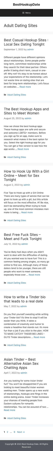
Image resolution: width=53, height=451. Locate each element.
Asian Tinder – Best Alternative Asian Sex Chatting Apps (21, 363)
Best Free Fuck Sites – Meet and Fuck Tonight (23, 237)
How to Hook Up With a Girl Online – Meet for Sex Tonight (26, 175)
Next (21, 432)
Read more (25, 87)
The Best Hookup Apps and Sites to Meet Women (26, 111)
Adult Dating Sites (16, 94)
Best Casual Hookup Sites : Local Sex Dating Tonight (26, 42)
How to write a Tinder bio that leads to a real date (25, 299)
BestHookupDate (26, 4)
